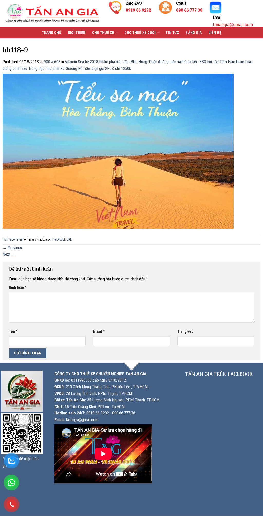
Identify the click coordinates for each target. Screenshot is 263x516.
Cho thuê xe (103, 33)
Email (99, 331)
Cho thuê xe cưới (140, 33)
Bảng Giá (194, 33)
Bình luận (17, 287)
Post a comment (13, 239)
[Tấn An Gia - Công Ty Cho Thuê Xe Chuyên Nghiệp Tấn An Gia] (52, 13)
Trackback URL (62, 239)
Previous (12, 247)
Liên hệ (215, 33)
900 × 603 (52, 61)
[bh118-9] (118, 151)
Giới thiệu (77, 33)
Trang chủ (51, 33)
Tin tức (172, 33)
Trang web (185, 331)
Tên (13, 331)
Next (9, 254)
